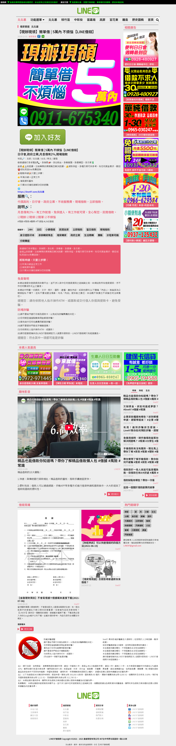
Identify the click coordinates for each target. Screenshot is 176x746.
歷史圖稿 (138, 19)
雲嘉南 (91, 19)
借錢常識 (99, 712)
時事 (134, 390)
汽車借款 (139, 525)
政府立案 (75, 235)
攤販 (100, 235)
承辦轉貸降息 (45, 235)
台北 (154, 511)
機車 (148, 520)
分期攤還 (25, 240)
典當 (144, 530)
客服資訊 (34, 718)
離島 (125, 19)
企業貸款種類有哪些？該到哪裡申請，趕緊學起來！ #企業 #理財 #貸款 (140, 418)
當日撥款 (91, 229)
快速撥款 (128, 525)
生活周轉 (89, 235)
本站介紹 (34, 709)
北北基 (22, 19)
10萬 (127, 516)
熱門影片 (99, 715)
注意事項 (34, 712)
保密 (126, 511)
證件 (149, 516)
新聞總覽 (99, 709)
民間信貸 (64, 229)
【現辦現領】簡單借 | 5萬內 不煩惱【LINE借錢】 (88, 10)
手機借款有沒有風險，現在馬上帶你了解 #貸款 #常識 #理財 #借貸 (140, 450)
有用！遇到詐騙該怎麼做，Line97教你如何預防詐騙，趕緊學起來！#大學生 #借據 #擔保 (140, 429)
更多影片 (115, 494)
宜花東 (114, 19)
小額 (147, 511)
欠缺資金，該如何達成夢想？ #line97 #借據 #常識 (140, 408)
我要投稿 (99, 718)
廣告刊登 (34, 715)
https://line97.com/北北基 (31, 191)
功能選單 (36, 19)
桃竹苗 (65, 19)
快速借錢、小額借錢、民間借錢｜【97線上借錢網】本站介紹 (88, 695)
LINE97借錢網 (137, 709)
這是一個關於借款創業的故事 (139, 487)
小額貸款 (135, 530)
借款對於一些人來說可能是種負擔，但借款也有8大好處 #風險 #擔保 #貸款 (140, 471)
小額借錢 (50, 229)
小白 (148, 525)
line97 (155, 402)
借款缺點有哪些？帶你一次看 (139, 480)
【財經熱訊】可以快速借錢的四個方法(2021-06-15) (101, 544)
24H (30, 229)
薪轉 (143, 516)
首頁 (151, 19)
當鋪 (126, 530)
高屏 (102, 19)
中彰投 (78, 19)
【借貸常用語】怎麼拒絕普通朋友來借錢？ (101, 581)
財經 (141, 390)
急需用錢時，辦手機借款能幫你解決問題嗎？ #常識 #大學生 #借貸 (140, 439)
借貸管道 (25, 26)
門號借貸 (128, 534)
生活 (148, 390)
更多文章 (28, 629)
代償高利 (128, 520)
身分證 (135, 516)
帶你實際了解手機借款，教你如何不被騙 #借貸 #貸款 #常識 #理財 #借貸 (140, 460)
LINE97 (117, 469)
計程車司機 (113, 235)
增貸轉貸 (61, 235)
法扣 (39, 229)
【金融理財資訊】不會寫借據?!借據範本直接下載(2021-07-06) (48, 599)
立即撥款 (77, 229)
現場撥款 (105, 229)
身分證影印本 (27, 235)
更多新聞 (153, 495)
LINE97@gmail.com (132, 545)
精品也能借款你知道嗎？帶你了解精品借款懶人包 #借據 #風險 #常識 (69, 463)
